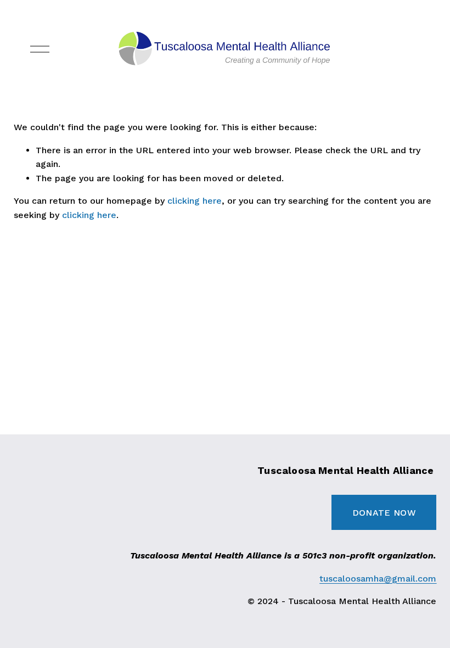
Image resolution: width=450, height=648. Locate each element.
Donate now (384, 512)
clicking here (194, 200)
